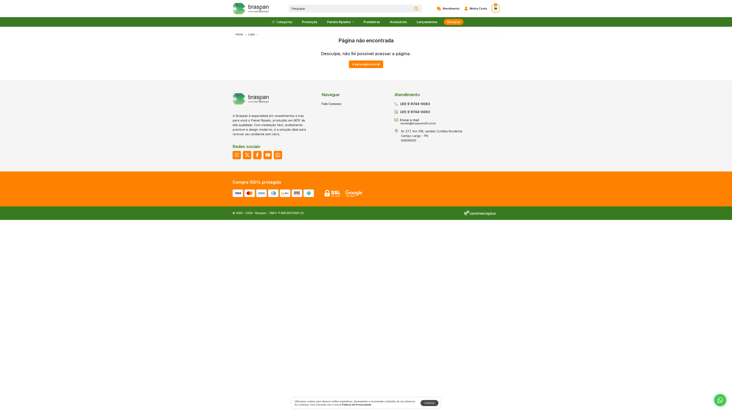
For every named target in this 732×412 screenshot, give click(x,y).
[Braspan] (251, 8)
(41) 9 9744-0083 (415, 112)
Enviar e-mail (418, 121)
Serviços (453, 22)
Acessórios (398, 22)
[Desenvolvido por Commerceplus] (480, 213)
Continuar (429, 403)
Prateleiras (372, 22)
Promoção (309, 22)
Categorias (284, 22)
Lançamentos (427, 22)
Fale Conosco (331, 104)
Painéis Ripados (339, 22)
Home (239, 34)
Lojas (251, 34)
